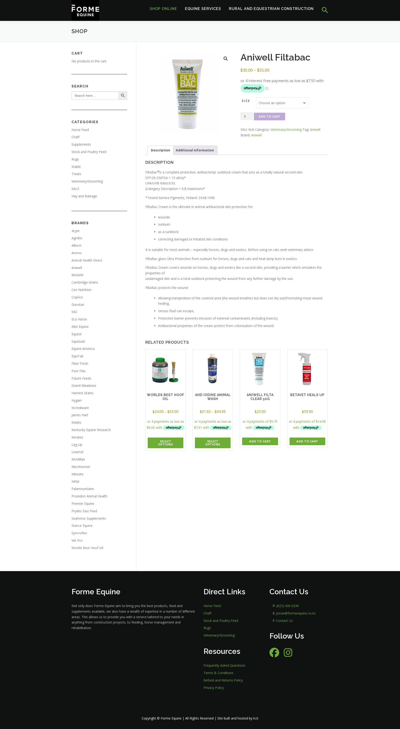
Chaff (75, 137)
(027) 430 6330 (287, 606)
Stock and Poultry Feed (89, 152)
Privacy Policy (213, 687)
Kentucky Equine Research (91, 430)
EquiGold (78, 341)
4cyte (76, 231)
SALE (75, 188)
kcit (255, 718)
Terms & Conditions (218, 673)
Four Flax (78, 371)
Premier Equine (83, 503)
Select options (165, 442)
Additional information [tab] (195, 150)
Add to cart (270, 116)
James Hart (80, 415)
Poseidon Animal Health (89, 496)
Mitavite (78, 474)
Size (246, 101)
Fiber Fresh (80, 363)
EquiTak (77, 356)
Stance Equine (82, 525)
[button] (323, 10)
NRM (75, 481)
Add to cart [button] (260, 441)
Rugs (75, 159)
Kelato (76, 422)
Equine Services (203, 8)
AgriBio (77, 238)
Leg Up (77, 444)
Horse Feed (80, 130)
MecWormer (81, 466)
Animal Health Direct (87, 260)
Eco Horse (79, 319)
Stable (76, 166)
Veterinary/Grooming (286, 129)
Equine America (83, 348)
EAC (75, 312)
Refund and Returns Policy (223, 680)
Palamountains (83, 488)
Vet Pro (77, 540)
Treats (76, 174)
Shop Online (163, 8)
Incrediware (80, 408)
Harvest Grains (83, 393)
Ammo (77, 253)
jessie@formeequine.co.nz (296, 613)
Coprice (77, 297)
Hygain (77, 400)
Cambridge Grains (85, 282)
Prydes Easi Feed (84, 511)
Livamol (77, 452)
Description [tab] (160, 150)
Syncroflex (79, 533)
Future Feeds (81, 378)
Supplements (81, 144)
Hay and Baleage (84, 196)
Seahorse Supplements (89, 518)
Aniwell (315, 129)
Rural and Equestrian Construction (271, 8)
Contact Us (284, 620)
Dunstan (78, 304)
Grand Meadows (84, 385)
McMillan (78, 459)
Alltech (76, 245)
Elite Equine (80, 326)
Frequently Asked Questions (224, 665)
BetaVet (78, 275)
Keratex (77, 437)
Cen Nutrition (81, 290)
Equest (77, 334)
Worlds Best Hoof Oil (87, 548)
